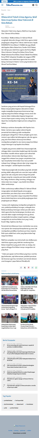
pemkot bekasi (14, 408)
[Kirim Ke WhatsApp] (36, 267)
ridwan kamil (19, 404)
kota (2, 14)
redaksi (29, 430)
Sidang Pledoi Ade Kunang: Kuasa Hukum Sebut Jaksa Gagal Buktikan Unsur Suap (8, 326)
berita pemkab (19, 400)
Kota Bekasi (30, 404)
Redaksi (7, 26)
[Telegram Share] (32, 267)
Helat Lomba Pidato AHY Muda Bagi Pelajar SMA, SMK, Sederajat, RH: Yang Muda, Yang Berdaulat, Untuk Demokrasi (29, 288)
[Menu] (2, 5)
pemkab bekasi (8, 400)
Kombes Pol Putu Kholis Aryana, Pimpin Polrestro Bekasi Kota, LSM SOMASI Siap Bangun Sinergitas (29, 326)
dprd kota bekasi (8, 404)
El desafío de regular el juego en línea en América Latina (20, 379)
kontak (10, 430)
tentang (16, 430)
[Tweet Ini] (24, 267)
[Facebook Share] (21, 267)
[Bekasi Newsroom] (14, 5)
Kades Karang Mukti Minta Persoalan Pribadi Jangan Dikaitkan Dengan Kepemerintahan (21, 373)
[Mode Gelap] (33, 5)
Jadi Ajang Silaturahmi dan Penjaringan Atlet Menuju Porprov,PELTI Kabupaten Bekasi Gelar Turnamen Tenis (21, 353)
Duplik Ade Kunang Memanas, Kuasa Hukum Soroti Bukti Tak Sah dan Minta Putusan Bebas (9, 288)
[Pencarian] (36, 5)
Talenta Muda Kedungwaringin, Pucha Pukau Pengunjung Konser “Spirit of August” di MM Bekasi (9, 307)
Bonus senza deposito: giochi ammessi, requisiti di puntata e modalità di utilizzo (20, 346)
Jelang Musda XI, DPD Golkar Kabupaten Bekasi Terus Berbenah (21, 359)
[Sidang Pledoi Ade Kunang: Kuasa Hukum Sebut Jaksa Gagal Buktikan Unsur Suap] (9, 318)
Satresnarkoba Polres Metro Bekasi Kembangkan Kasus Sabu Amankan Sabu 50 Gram (20, 366)
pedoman (22, 430)
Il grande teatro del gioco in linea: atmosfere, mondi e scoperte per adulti (21, 386)
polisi (5, 408)
